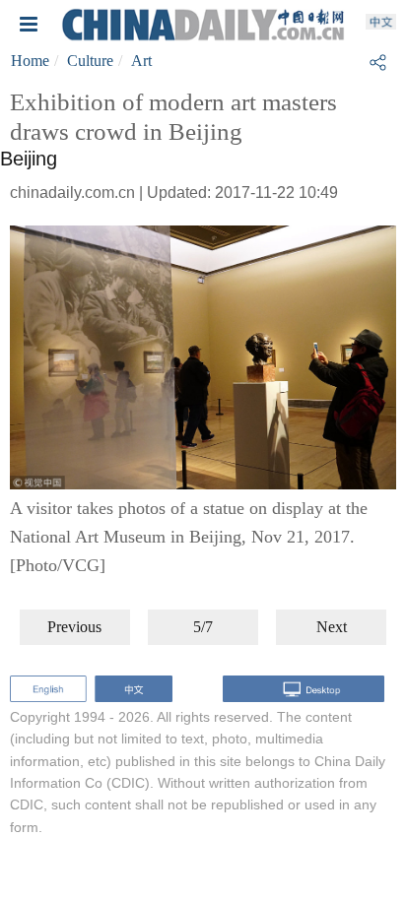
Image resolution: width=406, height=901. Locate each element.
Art (141, 60)
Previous (74, 626)
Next (331, 626)
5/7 (203, 626)
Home (30, 60)
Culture (90, 60)
